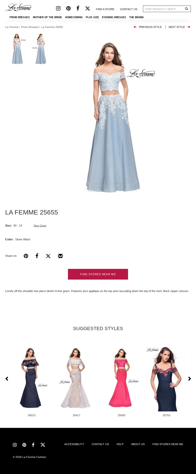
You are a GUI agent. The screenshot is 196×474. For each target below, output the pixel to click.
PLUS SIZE (92, 17)
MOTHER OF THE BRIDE (47, 17)
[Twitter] (90, 9)
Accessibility (74, 444)
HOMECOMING (74, 17)
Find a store (105, 9)
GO (186, 9)
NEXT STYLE (177, 27)
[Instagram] (61, 9)
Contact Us (128, 9)
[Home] (18, 7)
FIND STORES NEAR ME (98, 274)
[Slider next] (189, 379)
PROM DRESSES (20, 17)
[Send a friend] (60, 257)
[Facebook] (80, 9)
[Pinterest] (71, 9)
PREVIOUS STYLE (150, 27)
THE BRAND (136, 17)
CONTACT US (100, 444)
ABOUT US (138, 444)
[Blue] (109, 118)
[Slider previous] (7, 379)
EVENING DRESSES (114, 17)
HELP (120, 444)
